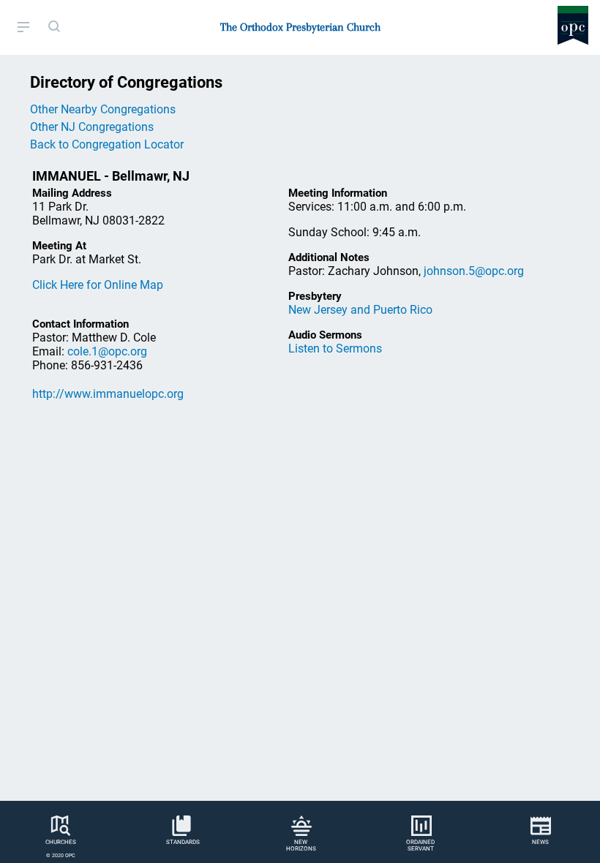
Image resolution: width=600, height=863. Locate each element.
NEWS (540, 842)
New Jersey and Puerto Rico (360, 310)
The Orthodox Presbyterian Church (300, 27)
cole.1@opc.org (107, 351)
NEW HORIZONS (301, 845)
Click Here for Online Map (97, 285)
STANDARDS (183, 842)
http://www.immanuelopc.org (108, 394)
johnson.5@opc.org (474, 271)
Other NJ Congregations (92, 127)
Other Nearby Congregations (103, 109)
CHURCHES (60, 842)
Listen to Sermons (335, 348)
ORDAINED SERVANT (420, 845)
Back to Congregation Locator (107, 144)
